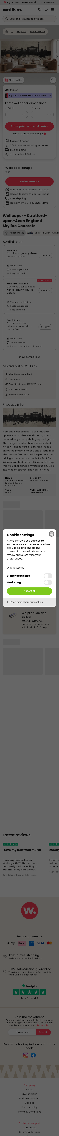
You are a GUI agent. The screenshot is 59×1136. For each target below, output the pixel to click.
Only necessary (15, 567)
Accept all (29, 590)
